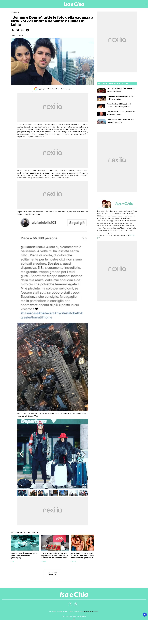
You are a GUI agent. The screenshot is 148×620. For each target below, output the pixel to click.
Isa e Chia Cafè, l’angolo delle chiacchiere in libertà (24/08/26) (24, 555)
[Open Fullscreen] (84, 485)
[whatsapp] (23, 31)
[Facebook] (69, 603)
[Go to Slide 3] (43, 493)
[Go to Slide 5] (63, 493)
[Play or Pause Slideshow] (20, 485)
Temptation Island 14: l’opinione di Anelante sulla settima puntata (119, 105)
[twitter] (18, 31)
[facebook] (13, 31)
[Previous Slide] (21, 454)
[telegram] (28, 31)
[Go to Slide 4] (53, 493)
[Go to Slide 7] (84, 493)
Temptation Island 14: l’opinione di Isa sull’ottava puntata (121, 97)
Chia (12, 561)
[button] (52, 454)
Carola (43, 561)
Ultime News (15, 12)
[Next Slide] (84, 454)
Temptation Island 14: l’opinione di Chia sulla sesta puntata (121, 113)
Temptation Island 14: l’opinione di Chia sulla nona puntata (121, 90)
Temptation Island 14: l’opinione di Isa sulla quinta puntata (120, 121)
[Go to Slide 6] (74, 493)
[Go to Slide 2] (33, 493)
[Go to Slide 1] (22, 493)
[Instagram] (75, 603)
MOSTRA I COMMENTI (52, 574)
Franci (13, 35)
